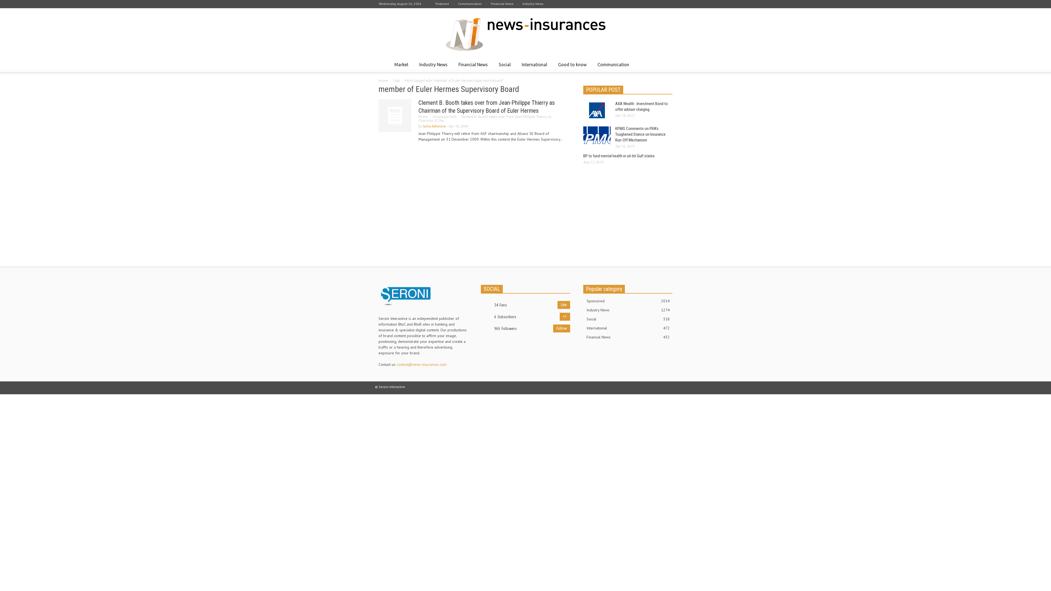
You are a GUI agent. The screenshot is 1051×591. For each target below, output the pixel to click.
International (533, 67)
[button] (667, 64)
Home (383, 80)
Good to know (571, 67)
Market (399, 67)
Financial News (502, 4)
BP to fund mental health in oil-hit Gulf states (619, 155)
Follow (561, 328)
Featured (442, 4)
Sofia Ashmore (434, 126)
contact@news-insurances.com (422, 364)
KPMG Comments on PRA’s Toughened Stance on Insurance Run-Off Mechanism (640, 134)
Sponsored (628, 301)
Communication (470, 4)
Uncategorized (444, 116)
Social (503, 67)
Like (564, 305)
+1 (565, 316)
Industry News (533, 4)
